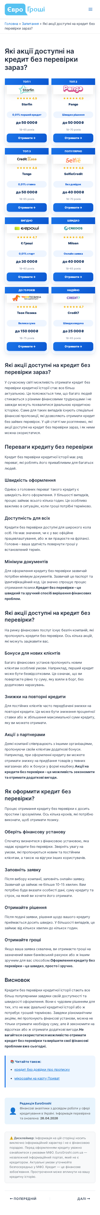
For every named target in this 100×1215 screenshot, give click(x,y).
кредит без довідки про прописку (42, 1069)
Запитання (30, 24)
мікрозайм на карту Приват (37, 1078)
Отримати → (27, 138)
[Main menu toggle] (90, 9)
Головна (11, 24)
